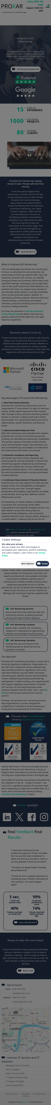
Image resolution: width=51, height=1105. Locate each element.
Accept (45, 563)
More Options (27, 563)
